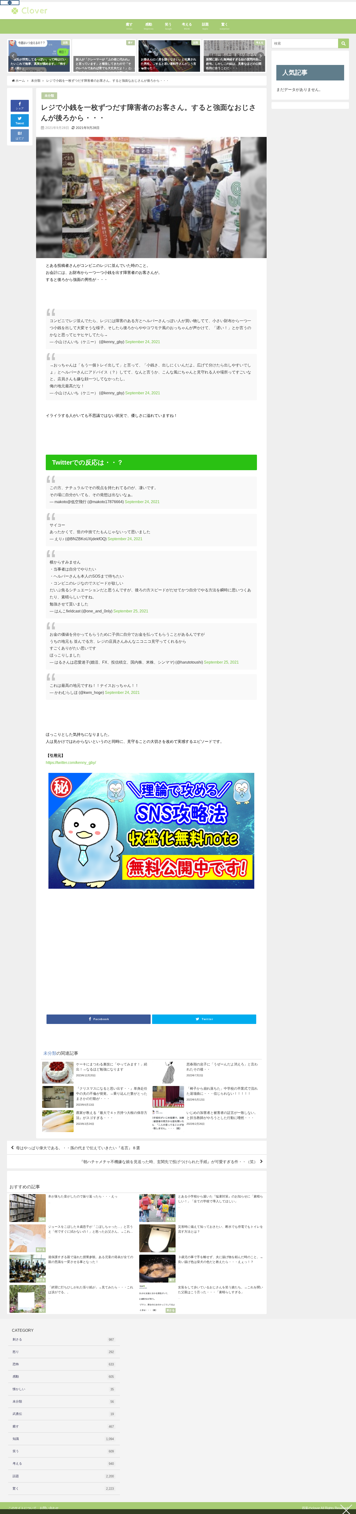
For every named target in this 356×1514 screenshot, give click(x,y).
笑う (63, 1451)
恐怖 (63, 1364)
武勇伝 (63, 1414)
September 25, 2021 (130, 611)
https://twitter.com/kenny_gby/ (71, 762)
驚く (63, 1488)
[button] (13, 56)
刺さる (63, 1339)
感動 (63, 1376)
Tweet (19, 123)
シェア (20, 108)
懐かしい (63, 1389)
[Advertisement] (151, 956)
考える (63, 1463)
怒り (63, 1352)
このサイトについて (22, 1508)
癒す (63, 1426)
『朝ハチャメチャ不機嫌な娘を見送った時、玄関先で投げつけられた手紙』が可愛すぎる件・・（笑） (168, 1162)
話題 (63, 1476)
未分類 (49, 95)
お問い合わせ (49, 1508)
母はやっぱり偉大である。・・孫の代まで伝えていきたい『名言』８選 (78, 1147)
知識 (63, 1439)
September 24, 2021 (142, 342)
